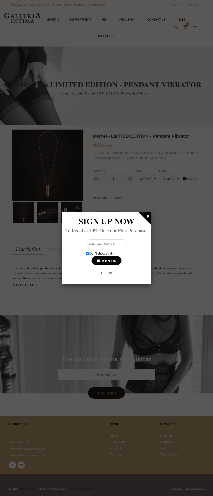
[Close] (148, 217)
